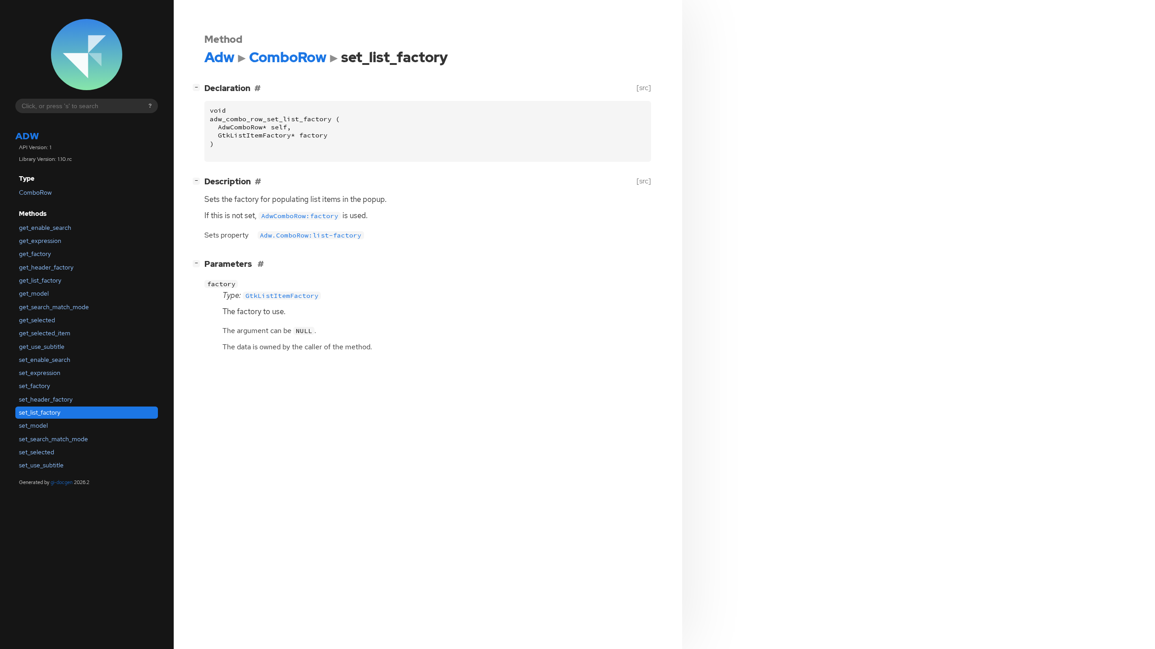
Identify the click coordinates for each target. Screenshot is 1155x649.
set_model (33, 425)
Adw (27, 136)
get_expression (40, 241)
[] (198, 87)
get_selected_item (44, 333)
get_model (34, 293)
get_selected (37, 320)
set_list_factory (39, 412)
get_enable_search (45, 228)
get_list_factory (40, 280)
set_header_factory (46, 399)
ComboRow (35, 192)
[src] (644, 87)
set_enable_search (44, 360)
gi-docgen (62, 482)
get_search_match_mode (54, 307)
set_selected (36, 452)
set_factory (34, 386)
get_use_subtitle (42, 347)
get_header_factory (46, 267)
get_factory (35, 254)
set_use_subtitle (41, 465)
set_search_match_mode (53, 439)
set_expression (39, 373)
